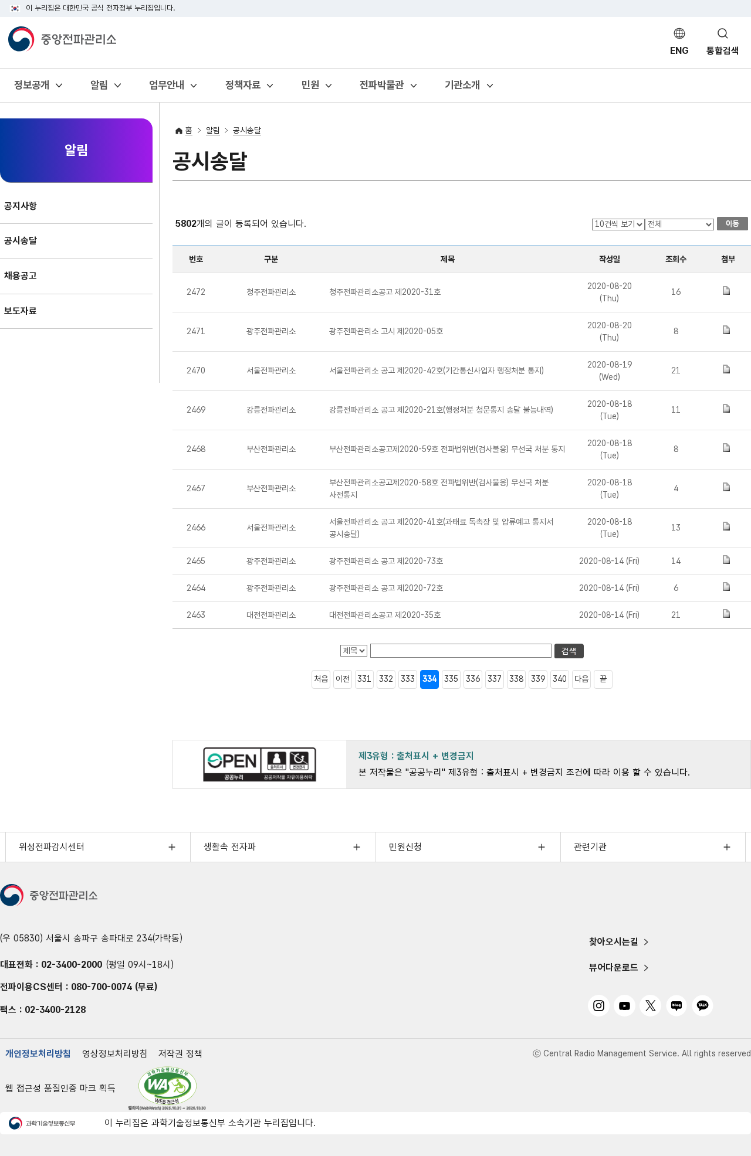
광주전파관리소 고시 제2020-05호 (386, 331)
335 (451, 679)
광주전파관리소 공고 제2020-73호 (386, 561)
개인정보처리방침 (38, 1053)
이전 (343, 679)
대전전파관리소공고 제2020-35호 (385, 615)
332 (386, 679)
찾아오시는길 (613, 941)
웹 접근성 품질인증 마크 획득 (60, 1088)
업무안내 (166, 88)
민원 (310, 88)
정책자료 (243, 88)
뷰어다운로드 (613, 967)
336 (473, 679)
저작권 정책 (180, 1053)
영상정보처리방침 (115, 1053)
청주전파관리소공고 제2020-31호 (385, 292)
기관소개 (462, 88)
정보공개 (31, 88)
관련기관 (590, 846)
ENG (679, 50)
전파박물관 (381, 88)
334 (429, 679)
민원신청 (405, 846)
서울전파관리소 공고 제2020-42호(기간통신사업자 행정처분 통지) (436, 370)
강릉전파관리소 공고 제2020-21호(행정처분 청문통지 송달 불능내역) (441, 409)
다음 (581, 679)
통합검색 (722, 50)
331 (364, 679)
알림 (99, 88)
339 (538, 679)
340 (560, 679)
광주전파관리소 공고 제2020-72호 (386, 588)
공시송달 (247, 130)
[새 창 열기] (167, 1088)
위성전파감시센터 (51, 846)
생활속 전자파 (230, 846)
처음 (321, 679)
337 (495, 679)
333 (408, 679)
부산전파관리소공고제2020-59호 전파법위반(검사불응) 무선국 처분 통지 (447, 449)
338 (516, 679)
